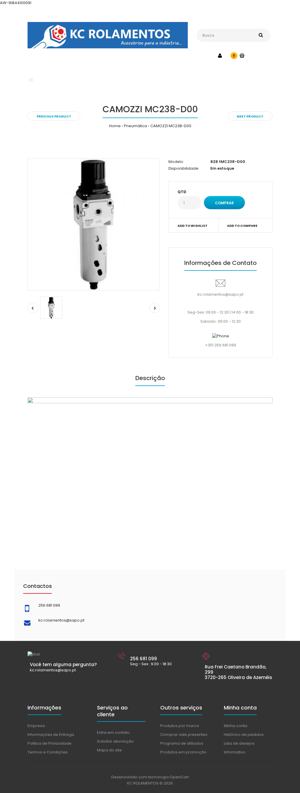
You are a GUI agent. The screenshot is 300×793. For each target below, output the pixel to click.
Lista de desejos (239, 743)
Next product (250, 116)
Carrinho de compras (215, 12)
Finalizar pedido (258, 12)
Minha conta (132, 12)
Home (115, 126)
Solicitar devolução (115, 741)
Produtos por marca (179, 726)
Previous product (54, 116)
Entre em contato (113, 732)
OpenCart (179, 777)
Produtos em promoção (183, 752)
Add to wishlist (192, 225)
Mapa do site (109, 750)
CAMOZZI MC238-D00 (170, 126)
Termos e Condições (48, 752)
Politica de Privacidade (49, 743)
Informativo (235, 752)
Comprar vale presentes (183, 734)
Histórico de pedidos (244, 734)
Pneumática (135, 126)
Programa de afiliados (181, 743)
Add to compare (242, 225)
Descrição (150, 378)
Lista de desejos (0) (169, 12)
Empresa (36, 726)
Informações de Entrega (51, 734)
